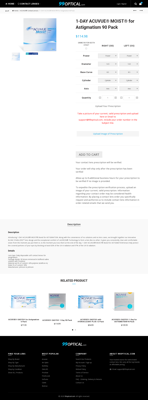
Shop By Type (13, 362)
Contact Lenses (29, 4)
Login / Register (122, 4)
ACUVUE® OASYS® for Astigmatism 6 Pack (23, 321)
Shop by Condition (15, 369)
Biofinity (45, 366)
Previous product (135, 10)
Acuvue (44, 359)
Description (74, 224)
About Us (79, 376)
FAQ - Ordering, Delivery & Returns (89, 379)
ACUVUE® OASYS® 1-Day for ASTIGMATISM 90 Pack (124, 321)
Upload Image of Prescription (108, 133)
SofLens (45, 379)
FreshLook (46, 376)
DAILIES (45, 369)
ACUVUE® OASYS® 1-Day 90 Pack (57, 320)
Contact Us (80, 383)
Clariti (44, 383)
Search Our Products (83, 359)
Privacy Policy (81, 366)
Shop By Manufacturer (16, 366)
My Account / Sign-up (84, 362)
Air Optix (45, 362)
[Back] (7, 10)
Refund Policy (81, 369)
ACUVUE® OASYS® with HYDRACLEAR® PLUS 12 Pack (91, 321)
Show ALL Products (15, 372)
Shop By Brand (13, 359)
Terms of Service (82, 372)
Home (11, 4)
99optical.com (70, 396)
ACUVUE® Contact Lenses (29, 11)
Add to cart (89, 154)
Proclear (45, 372)
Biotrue (45, 386)
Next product (141, 10)
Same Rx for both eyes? (86, 44)
